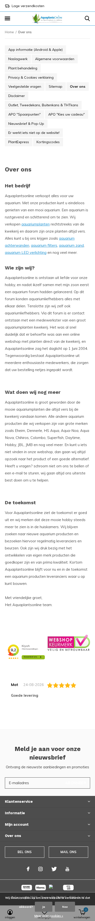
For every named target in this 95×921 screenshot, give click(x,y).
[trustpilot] (69, 642)
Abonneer (75, 783)
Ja (43, 907)
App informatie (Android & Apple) (35, 49)
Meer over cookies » (48, 916)
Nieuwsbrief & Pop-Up (26, 123)
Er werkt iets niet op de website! (33, 132)
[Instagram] (40, 869)
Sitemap (55, 86)
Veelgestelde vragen (24, 86)
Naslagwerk (18, 59)
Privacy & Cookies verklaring (31, 77)
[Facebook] (28, 869)
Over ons (77, 86)
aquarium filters (44, 245)
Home (9, 32)
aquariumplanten (35, 224)
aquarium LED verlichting (26, 252)
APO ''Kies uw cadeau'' (66, 114)
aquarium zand (71, 245)
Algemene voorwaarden (54, 59)
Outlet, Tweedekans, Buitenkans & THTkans (43, 105)
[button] (7, 18)
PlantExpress (18, 142)
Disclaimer (16, 96)
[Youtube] (67, 869)
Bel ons (25, 852)
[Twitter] (54, 869)
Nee (65, 907)
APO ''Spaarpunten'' (24, 114)
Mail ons (68, 852)
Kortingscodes (48, 142)
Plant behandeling (22, 68)
